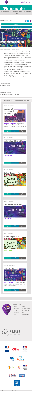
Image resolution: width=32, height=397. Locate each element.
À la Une (15, 310)
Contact (23, 312)
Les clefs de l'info (15, 12)
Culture (14, 94)
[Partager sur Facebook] (26, 20)
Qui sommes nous (26, 308)
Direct (15, 314)
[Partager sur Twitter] (28, 20)
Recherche (16, 312)
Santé (17, 94)
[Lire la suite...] (22, 131)
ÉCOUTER (16, 24)
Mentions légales (25, 314)
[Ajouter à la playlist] (15, 131)
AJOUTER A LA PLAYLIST (17, 27)
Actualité (10, 94)
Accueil (15, 306)
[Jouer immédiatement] (7, 131)
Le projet (23, 306)
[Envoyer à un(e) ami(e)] (31, 20)
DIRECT (28, 2)
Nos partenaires (25, 310)
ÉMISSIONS (4, 12)
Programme (16, 308)
